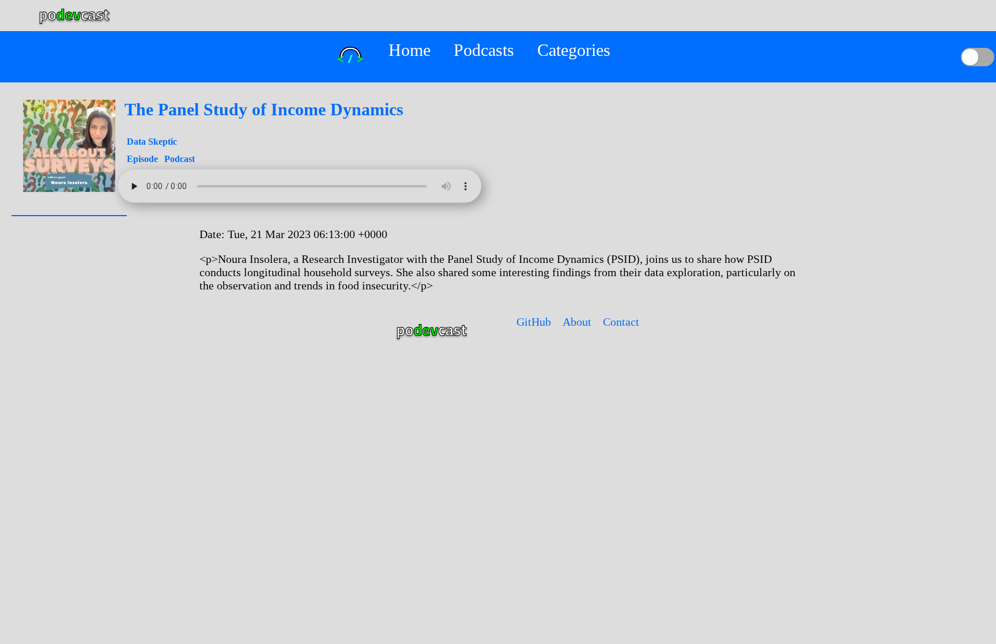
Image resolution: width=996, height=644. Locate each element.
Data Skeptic (152, 141)
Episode (143, 159)
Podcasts (484, 49)
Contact (621, 321)
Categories (573, 49)
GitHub (533, 321)
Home (409, 49)
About (577, 321)
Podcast (179, 159)
